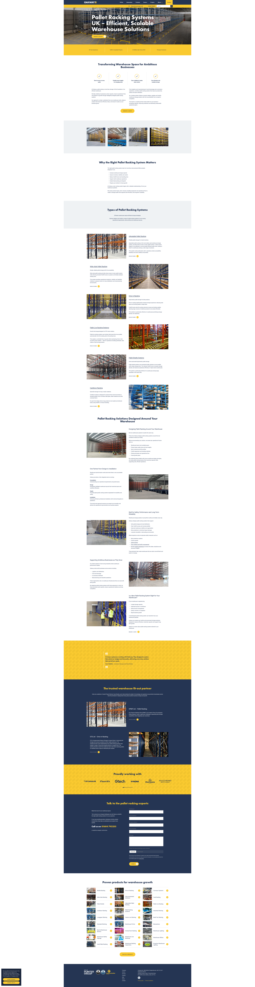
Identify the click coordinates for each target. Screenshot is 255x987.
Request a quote (133, 631)
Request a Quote (98, 36)
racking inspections (139, 546)
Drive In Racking (134, 296)
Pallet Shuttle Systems (136, 358)
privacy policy (141, 858)
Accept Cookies (11, 979)
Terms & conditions (149, 980)
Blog (123, 977)
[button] (123, 787)
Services (124, 973)
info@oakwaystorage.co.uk (137, 6)
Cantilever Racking (96, 388)
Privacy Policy (11, 982)
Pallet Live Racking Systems (99, 328)
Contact (123, 980)
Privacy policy (140, 980)
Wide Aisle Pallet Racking (98, 266)
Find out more (132, 256)
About (123, 979)
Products (124, 970)
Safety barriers (134, 542)
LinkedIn (139, 978)
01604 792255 (109, 826)
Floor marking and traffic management (140, 544)
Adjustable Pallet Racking (137, 236)
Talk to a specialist (127, 954)
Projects (124, 975)
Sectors (123, 972)
